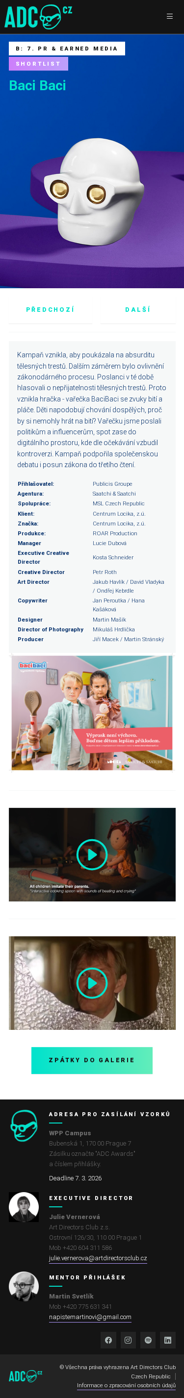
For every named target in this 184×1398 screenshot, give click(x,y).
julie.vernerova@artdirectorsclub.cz (98, 1258)
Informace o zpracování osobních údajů (126, 1385)
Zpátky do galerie (92, 1060)
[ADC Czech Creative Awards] (38, 17)
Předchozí (50, 309)
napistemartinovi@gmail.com (90, 1317)
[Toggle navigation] (169, 17)
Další (138, 309)
